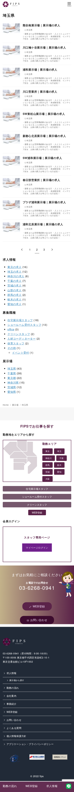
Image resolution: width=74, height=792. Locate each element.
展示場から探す (16, 680)
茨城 (47, 471)
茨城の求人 (14, 285)
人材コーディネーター (21, 339)
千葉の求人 (14, 281)
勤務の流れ (13, 687)
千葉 (61, 458)
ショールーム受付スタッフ (24, 325)
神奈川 (48, 458)
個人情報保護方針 (16, 736)
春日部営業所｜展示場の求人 (41, 180)
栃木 (59, 464)
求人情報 (12, 673)
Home (6, 404)
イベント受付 (20, 353)
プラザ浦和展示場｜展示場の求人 (44, 202)
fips (42, 776)
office (10, 329)
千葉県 (11, 373)
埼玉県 (11, 368)
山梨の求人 (14, 290)
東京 (47, 451)
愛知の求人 (14, 304)
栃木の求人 (14, 299)
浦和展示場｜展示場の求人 (40, 69)
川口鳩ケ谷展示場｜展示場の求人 (44, 47)
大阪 (47, 478)
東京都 (11, 378)
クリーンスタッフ (18, 334)
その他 (11, 348)
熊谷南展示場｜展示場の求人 (41, 25)
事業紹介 (12, 704)
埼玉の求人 (14, 272)
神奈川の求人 (15, 276)
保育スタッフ (15, 343)
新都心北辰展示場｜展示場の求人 (44, 136)
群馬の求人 (14, 295)
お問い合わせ (14, 720)
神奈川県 (13, 382)
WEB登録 (12, 712)
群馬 (47, 464)
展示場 (15, 404)
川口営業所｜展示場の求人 (40, 92)
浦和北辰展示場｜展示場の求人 (43, 224)
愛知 (59, 471)
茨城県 (11, 387)
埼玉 (59, 451)
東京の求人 (14, 267)
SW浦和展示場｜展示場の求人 (42, 158)
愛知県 (11, 392)
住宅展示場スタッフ (20, 320)
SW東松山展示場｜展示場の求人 (44, 114)
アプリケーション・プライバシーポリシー (30, 744)
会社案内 (12, 695)
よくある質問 (14, 728)
